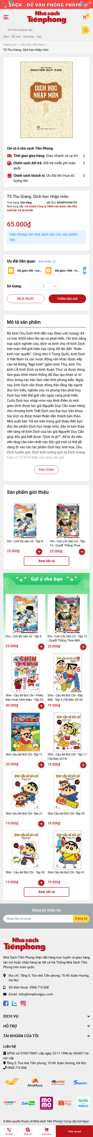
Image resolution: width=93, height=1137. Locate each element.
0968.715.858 (39, 987)
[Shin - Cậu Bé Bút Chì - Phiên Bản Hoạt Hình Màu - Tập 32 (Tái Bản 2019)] (25, 673)
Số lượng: (14, 286)
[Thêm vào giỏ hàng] (39, 552)
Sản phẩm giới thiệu (28, 492)
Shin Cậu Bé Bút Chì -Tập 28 (66, 813)
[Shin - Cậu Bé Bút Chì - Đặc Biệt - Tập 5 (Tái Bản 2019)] (67, 673)
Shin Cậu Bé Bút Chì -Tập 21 (24, 813)
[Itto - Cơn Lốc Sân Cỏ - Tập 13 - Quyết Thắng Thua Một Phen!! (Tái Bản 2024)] (68, 520)
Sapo (85, 1121)
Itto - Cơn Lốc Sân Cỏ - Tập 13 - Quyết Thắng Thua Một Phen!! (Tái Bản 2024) (67, 545)
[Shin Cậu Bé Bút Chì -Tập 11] (25, 732)
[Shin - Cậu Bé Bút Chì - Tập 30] (25, 850)
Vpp (39, 36)
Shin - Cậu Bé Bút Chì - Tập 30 (25, 872)
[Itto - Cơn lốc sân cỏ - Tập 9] (25, 520)
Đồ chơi (16, 36)
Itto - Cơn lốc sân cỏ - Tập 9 (25, 541)
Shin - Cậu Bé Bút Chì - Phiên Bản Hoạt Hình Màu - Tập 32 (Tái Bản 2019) (24, 699)
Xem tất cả (46, 561)
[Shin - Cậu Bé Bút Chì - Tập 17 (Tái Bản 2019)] (67, 732)
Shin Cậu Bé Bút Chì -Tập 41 (66, 872)
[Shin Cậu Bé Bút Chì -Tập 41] (67, 850)
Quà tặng (28, 36)
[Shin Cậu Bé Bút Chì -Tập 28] (67, 791)
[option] (46, 99)
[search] (86, 30)
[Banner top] (46, 4)
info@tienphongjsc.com (36, 994)
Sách (6, 36)
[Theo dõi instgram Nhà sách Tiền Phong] (23, 1003)
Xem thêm (46, 470)
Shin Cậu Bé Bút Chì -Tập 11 (24, 754)
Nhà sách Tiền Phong (47, 1121)
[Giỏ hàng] (84, 17)
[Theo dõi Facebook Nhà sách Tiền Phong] (5, 1003)
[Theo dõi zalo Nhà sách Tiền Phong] (14, 1003)
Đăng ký (81, 918)
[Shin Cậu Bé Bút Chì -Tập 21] (25, 791)
